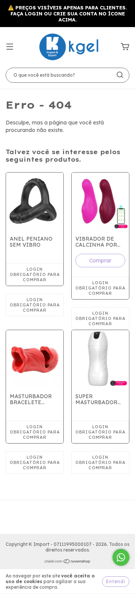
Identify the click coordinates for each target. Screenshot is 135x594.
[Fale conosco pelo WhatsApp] (120, 557)
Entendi (115, 581)
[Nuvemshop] (67, 562)
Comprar (100, 260)
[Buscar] (120, 75)
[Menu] (10, 47)
